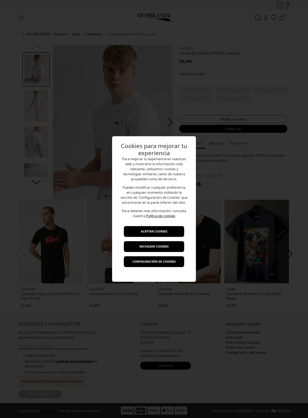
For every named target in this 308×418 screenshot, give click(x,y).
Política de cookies (160, 216)
